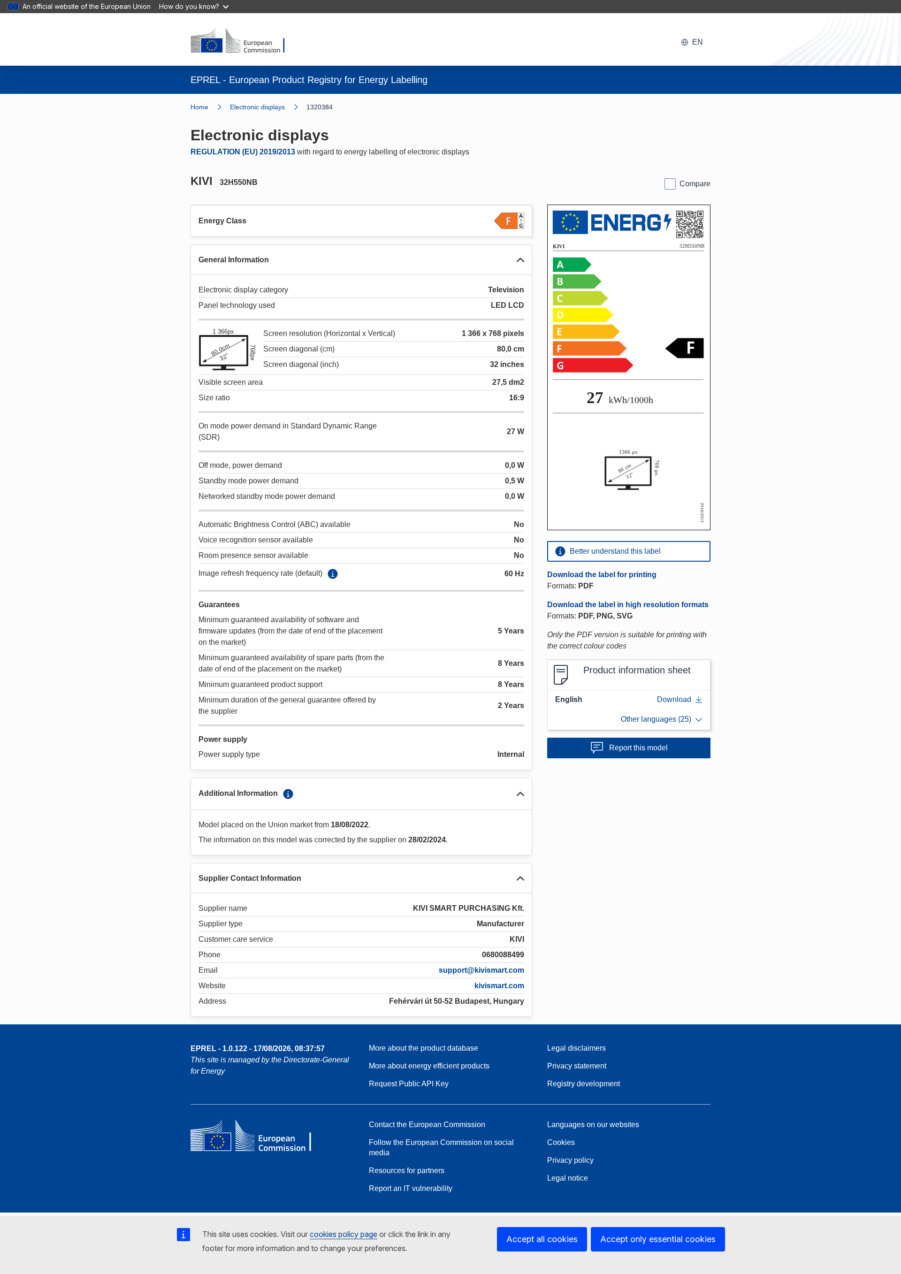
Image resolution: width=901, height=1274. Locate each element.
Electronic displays (257, 107)
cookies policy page (343, 1234)
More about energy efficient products (429, 1066)
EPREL (258, 1049)
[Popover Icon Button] (332, 573)
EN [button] (697, 42)
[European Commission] (244, 41)
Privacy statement (576, 1066)
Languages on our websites (593, 1125)
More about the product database (423, 1048)
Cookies (561, 1142)
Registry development (583, 1084)
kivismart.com (499, 986)
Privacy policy (570, 1160)
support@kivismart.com (481, 970)
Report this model (638, 748)
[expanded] (520, 259)
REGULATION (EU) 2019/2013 (243, 152)
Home (199, 107)
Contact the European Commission (427, 1125)
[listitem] (268, 107)
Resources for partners (406, 1171)
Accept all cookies (542, 1239)
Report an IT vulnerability (410, 1188)
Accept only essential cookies (658, 1239)
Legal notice (567, 1178)
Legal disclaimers (576, 1048)
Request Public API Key (409, 1084)
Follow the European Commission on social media (441, 1147)
